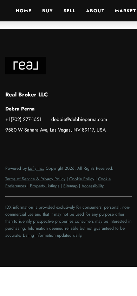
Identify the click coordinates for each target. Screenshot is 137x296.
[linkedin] (24, 145)
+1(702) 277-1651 (23, 119)
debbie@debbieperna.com (79, 119)
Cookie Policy (81, 179)
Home (24, 10)
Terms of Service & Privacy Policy (35, 179)
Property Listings (44, 186)
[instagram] (38, 145)
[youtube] (52, 145)
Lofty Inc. (36, 168)
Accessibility (92, 186)
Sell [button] (70, 10)
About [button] (95, 10)
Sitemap (70, 186)
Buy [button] (47, 10)
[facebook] (10, 145)
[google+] (66, 145)
